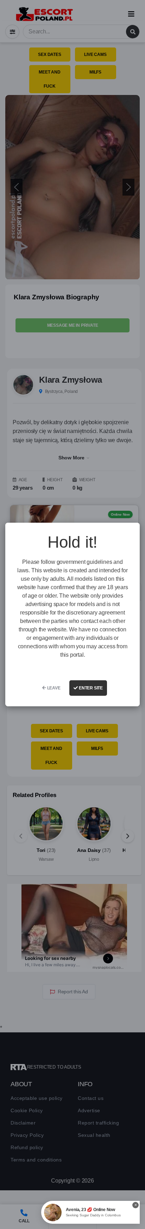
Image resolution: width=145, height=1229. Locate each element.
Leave (53, 688)
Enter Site (90, 688)
